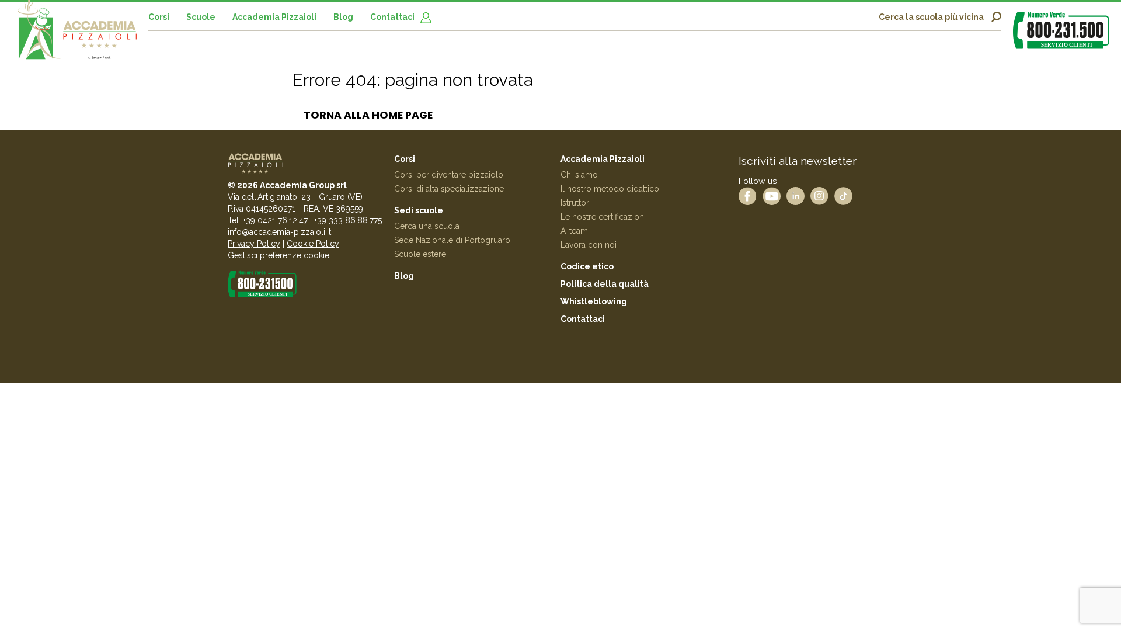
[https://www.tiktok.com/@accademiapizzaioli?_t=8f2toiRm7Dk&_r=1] (843, 195)
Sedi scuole (418, 210)
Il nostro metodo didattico (609, 189)
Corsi (158, 17)
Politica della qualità (604, 284)
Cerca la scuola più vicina (931, 17)
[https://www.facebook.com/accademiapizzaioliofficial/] (748, 195)
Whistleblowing (593, 301)
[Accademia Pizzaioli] (77, 35)
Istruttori (575, 203)
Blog (343, 17)
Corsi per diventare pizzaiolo (448, 175)
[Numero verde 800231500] (1061, 30)
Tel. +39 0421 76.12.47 (268, 220)
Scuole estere (420, 254)
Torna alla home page (368, 115)
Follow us (758, 181)
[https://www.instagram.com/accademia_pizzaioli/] (819, 195)
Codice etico (587, 266)
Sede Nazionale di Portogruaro (452, 240)
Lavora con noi (588, 245)
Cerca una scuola (426, 226)
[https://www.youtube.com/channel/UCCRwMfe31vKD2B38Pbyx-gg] (772, 195)
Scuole (200, 17)
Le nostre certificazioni (603, 217)
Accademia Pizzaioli (274, 17)
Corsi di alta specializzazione (449, 189)
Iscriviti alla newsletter (798, 160)
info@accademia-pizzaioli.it (279, 232)
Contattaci (392, 17)
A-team (574, 231)
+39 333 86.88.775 (348, 220)
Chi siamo (579, 175)
